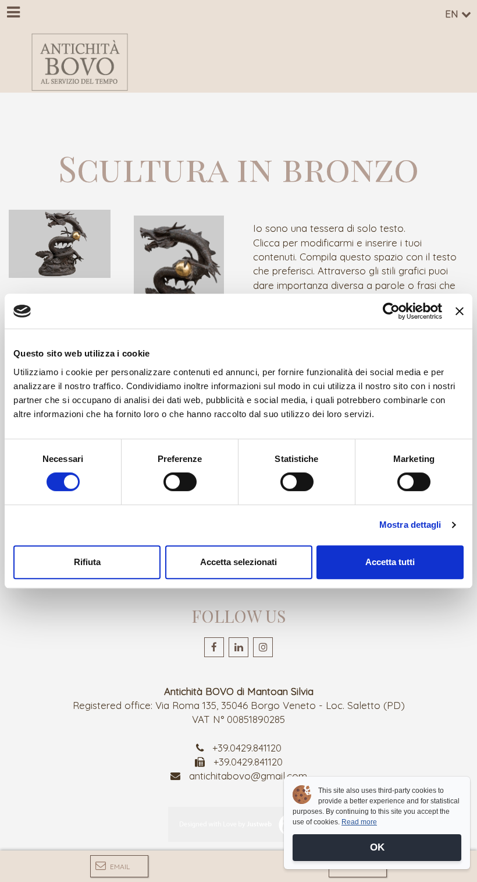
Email (119, 866)
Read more (359, 822)
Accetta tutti (390, 562)
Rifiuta (87, 562)
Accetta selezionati (238, 562)
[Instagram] (263, 647)
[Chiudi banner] (459, 311)
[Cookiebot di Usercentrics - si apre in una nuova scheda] (391, 311)
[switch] (180, 481)
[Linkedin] (238, 647)
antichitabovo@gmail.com (248, 776)
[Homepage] (80, 62)
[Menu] (13, 13)
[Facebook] (214, 647)
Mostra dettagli (410, 525)
